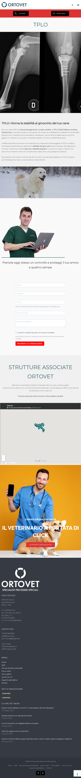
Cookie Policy (6, 697)
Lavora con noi (7, 677)
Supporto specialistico (10, 680)
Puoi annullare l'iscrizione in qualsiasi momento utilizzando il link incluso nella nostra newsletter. (40, 337)
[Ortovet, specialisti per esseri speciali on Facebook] (38, 773)
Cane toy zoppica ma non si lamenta (15, 731)
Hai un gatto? (7, 674)
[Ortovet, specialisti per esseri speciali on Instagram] (43, 773)
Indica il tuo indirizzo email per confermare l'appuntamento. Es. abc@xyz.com (38, 306)
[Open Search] (72, 5)
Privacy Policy (6, 693)
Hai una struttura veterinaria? (12, 668)
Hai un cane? (6, 671)
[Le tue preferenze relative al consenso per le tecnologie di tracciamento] (77, 774)
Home (4, 662)
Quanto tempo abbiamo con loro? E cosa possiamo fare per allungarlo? (28, 708)
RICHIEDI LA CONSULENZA (29, 344)
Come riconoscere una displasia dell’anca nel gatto (20, 723)
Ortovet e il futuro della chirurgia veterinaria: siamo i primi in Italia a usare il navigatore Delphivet (37, 739)
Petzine (4, 683)
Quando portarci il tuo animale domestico (17, 716)
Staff (3, 665)
